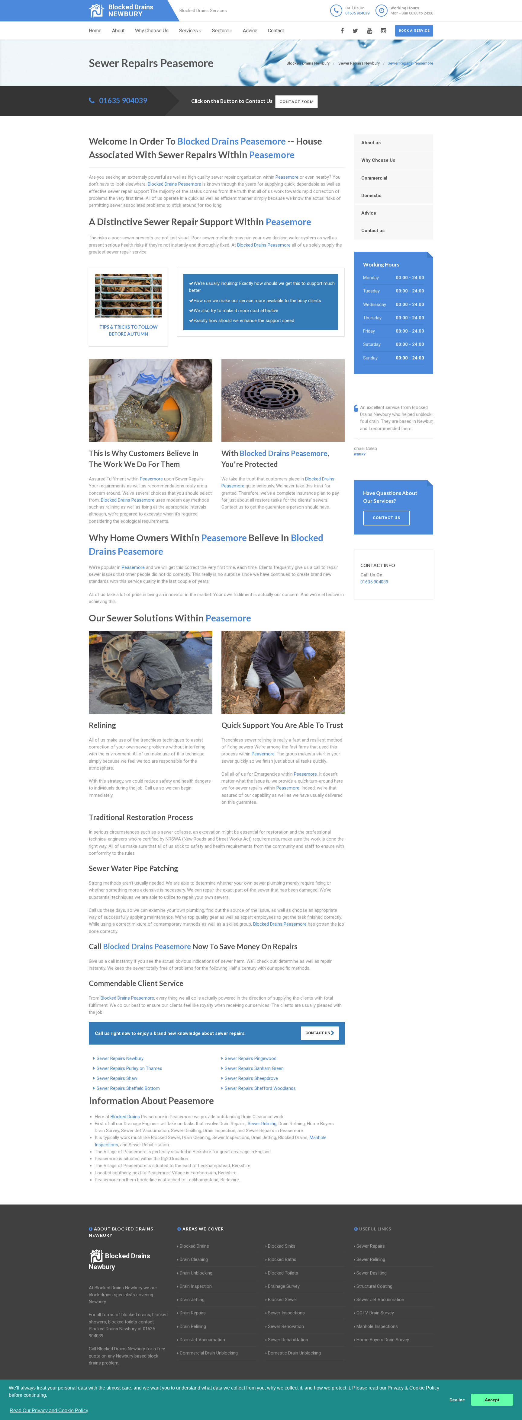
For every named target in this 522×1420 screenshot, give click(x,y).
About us (371, 142)
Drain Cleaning (194, 1259)
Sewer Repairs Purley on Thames (129, 1068)
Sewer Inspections (286, 1313)
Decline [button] (457, 1399)
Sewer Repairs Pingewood (250, 1058)
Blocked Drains (125, 1116)
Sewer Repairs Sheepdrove (251, 1078)
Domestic (371, 195)
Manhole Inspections (377, 1326)
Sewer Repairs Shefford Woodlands (260, 1088)
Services (188, 31)
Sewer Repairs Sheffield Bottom (128, 1088)
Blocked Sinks (281, 1246)
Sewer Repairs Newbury (120, 1058)
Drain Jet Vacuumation (202, 1339)
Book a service (414, 31)
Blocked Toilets (283, 1273)
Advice (250, 31)
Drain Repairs (193, 1313)
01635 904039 (357, 13)
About (118, 31)
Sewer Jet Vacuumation (380, 1299)
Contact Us (318, 1033)
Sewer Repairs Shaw (117, 1078)
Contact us (373, 230)
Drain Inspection (196, 1286)
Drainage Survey (284, 1286)
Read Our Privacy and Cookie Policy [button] (49, 1410)
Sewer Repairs (370, 1246)
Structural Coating (374, 1286)
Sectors (220, 31)
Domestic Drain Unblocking (294, 1353)
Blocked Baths (282, 1259)
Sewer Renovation (286, 1326)
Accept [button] (492, 1399)
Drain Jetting (192, 1299)
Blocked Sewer (282, 1299)
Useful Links (374, 1228)
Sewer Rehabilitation (288, 1339)
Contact (276, 31)
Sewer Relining (262, 1123)
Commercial (374, 178)
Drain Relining (193, 1326)
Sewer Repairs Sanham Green (254, 1068)
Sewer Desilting (371, 1273)
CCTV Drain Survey (375, 1313)
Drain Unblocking (196, 1273)
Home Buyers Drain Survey (382, 1339)
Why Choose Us (152, 31)
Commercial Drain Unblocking (209, 1353)
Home (95, 31)
